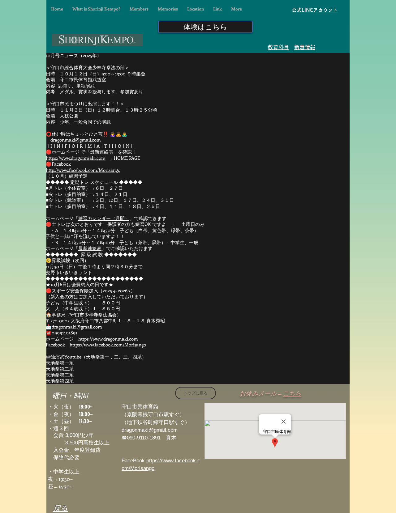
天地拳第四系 (60, 381)
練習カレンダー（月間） (103, 218)
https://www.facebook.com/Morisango (108, 344)
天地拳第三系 (60, 375)
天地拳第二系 (60, 369)
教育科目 (278, 47)
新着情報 (304, 47)
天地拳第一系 (60, 363)
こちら (292, 393)
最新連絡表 (89, 248)
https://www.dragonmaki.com (75, 158)
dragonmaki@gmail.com (75, 140)
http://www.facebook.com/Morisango (83, 170)
